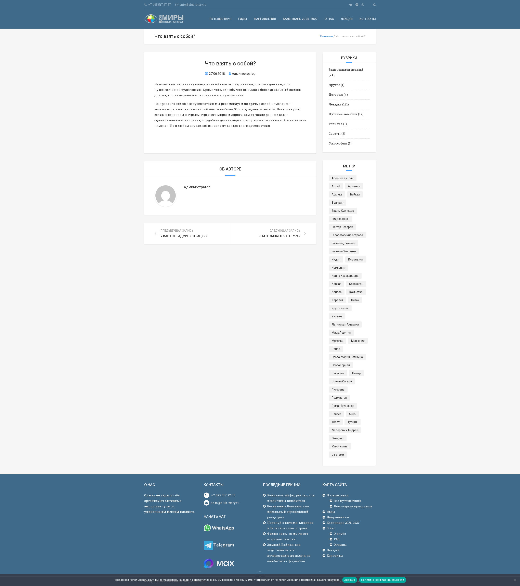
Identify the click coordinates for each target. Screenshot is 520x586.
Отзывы (340, 545)
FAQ (336, 539)
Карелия (337, 300)
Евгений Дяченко (343, 243)
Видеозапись (340, 218)
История (336, 94)
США (352, 414)
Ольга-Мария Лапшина (347, 357)
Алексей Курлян (342, 178)
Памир (356, 373)
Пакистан (338, 373)
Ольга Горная (341, 365)
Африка (337, 194)
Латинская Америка (345, 324)
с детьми (338, 454)
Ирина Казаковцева (345, 275)
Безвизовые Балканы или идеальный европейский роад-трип (288, 511)
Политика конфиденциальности (382, 579)
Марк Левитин (341, 332)
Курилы (337, 316)
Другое (334, 85)
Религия (335, 124)
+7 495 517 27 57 (223, 495)
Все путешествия (347, 501)
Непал (336, 349)
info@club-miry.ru (225, 503)
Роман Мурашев (343, 405)
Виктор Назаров (342, 227)
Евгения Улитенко (344, 251)
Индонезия (355, 259)
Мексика (337, 340)
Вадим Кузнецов (343, 210)
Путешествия (220, 19)
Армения (354, 186)
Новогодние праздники (353, 506)
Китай (355, 300)
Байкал (355, 194)
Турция (353, 422)
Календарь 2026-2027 (300, 19)
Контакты (368, 19)
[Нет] (515, 580)
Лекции (347, 19)
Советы (335, 133)
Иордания (338, 267)
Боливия (337, 202)
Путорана (338, 389)
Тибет (336, 422)
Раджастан (339, 397)
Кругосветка (340, 308)
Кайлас (336, 292)
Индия (336, 259)
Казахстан (356, 283)
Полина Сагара (342, 381)
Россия (336, 414)
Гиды (242, 19)
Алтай (336, 186)
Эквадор (337, 438)
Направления (265, 19)
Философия (338, 143)
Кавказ (336, 283)
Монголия (358, 340)
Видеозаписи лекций (346, 69)
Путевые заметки (343, 114)
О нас (329, 19)
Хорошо (349, 579)
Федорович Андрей (345, 430)
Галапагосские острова (347, 235)
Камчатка (356, 292)
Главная (326, 36)
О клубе (340, 534)
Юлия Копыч (340, 446)
